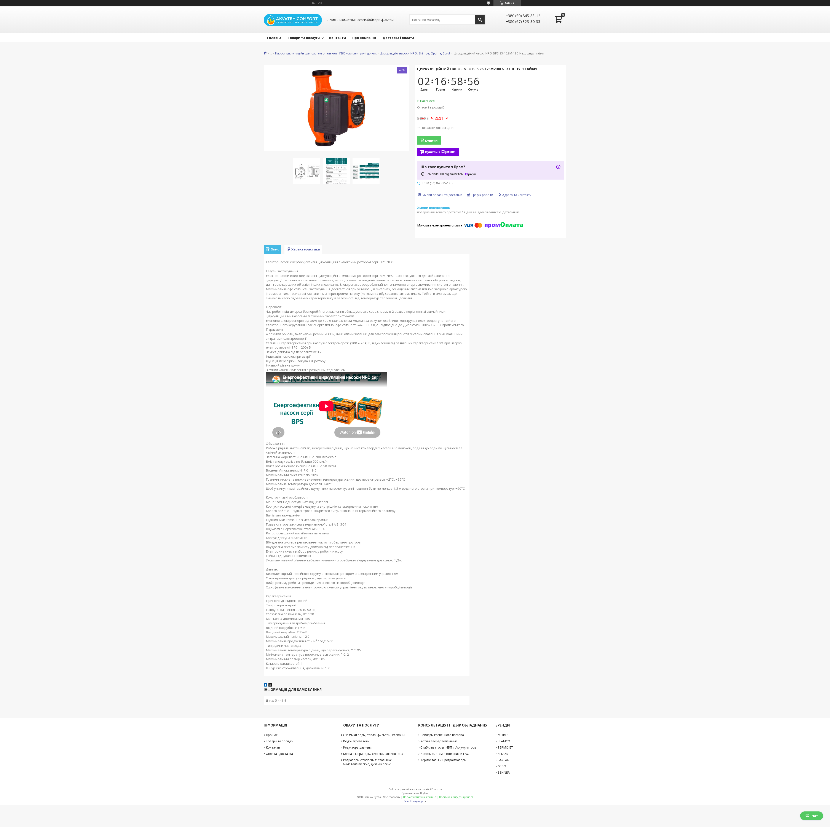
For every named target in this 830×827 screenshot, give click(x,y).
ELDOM (503, 754)
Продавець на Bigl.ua (415, 793)
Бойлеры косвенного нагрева (442, 735)
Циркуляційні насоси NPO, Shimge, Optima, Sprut (415, 53)
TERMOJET (505, 747)
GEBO (502, 766)
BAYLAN (503, 760)
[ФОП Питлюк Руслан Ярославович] (293, 19)
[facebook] (265, 685)
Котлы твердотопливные (439, 741)
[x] (270, 685)
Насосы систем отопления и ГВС (444, 754)
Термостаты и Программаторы (443, 760)
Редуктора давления (358, 747)
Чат (815, 816)
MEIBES (503, 735)
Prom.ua (436, 789)
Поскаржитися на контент (419, 797)
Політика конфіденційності (456, 797)
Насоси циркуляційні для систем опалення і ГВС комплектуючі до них (326, 53)
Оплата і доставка (279, 754)
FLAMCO (504, 741)
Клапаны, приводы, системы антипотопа (373, 754)
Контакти (337, 37)
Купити (431, 140)
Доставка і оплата (398, 37)
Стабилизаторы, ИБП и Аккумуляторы (448, 747)
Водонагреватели (356, 741)
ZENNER (504, 772)
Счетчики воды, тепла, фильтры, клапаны (374, 735)
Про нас (272, 735)
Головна (274, 37)
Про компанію (364, 37)
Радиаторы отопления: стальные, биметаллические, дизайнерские (368, 762)
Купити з (432, 152)
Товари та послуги (304, 37)
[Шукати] (480, 19)
